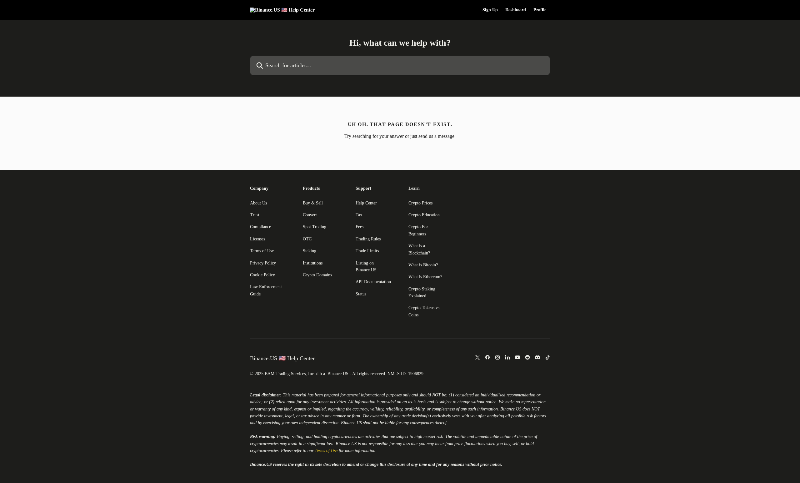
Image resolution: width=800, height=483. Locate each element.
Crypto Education (424, 215)
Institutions (312, 263)
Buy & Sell (313, 203)
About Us (258, 203)
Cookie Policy (262, 275)
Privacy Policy (263, 263)
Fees (359, 226)
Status (361, 294)
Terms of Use (262, 251)
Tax (359, 215)
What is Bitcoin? (423, 265)
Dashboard (515, 10)
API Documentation (373, 281)
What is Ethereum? (425, 276)
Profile (539, 10)
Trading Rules (368, 239)
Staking (309, 251)
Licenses (257, 239)
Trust (254, 215)
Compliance (260, 226)
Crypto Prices (420, 203)
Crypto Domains (317, 275)
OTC (307, 239)
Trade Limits (367, 251)
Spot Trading (314, 226)
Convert (310, 215)
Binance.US (510, 409)
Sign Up (490, 10)
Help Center (366, 203)
